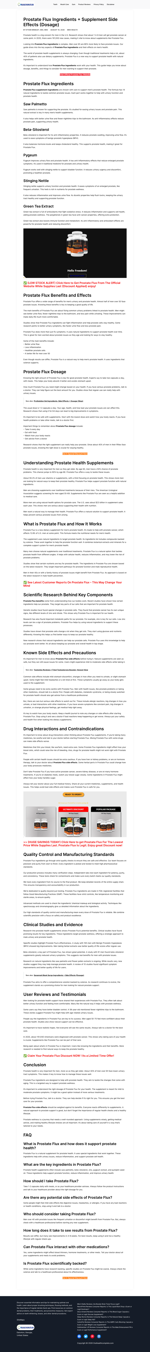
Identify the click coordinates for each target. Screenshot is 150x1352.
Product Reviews (84, 4)
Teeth (55, 4)
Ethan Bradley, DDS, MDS (37, 30)
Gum (73, 4)
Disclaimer (110, 4)
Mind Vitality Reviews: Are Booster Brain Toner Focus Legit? (98, 1304)
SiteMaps (20, 1320)
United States (22, 1335)
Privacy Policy (99, 4)
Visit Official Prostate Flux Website (75, 74)
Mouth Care (64, 4)
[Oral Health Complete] (25, 4)
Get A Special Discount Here (75, 454)
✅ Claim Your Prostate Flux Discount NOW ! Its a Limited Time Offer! (68, 1055)
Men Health (72, 30)
